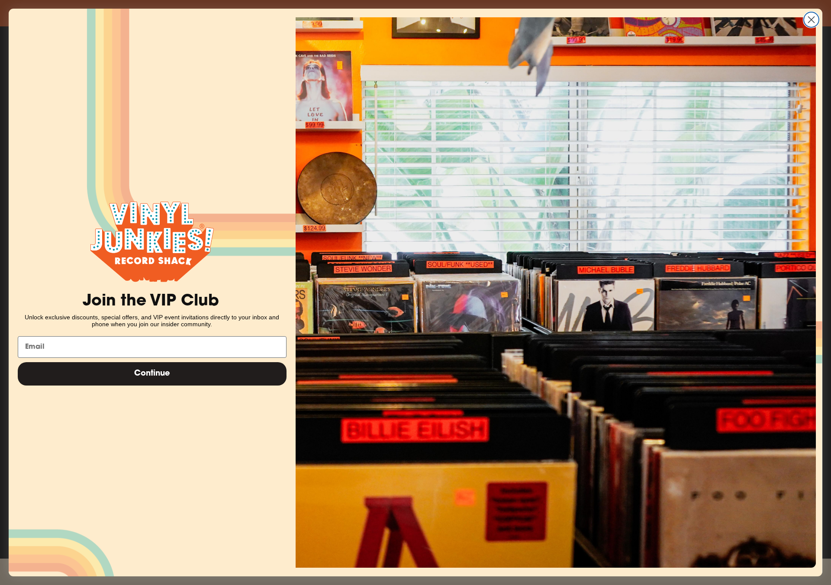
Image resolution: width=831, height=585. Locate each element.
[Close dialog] (811, 19)
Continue (152, 374)
